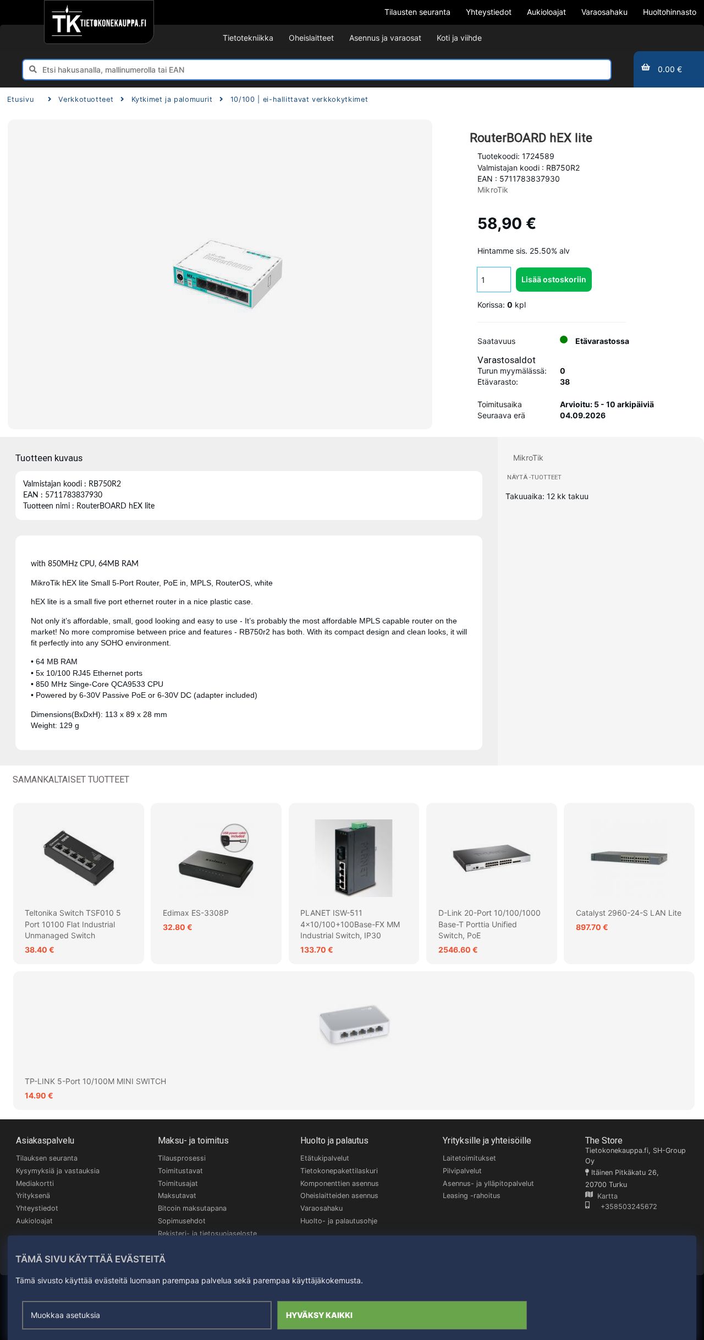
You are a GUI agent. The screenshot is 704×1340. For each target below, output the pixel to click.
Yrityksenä (33, 1195)
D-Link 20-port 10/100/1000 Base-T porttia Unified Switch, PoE (489, 924)
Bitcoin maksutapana (192, 1208)
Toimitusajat (178, 1183)
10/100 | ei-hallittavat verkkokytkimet (299, 99)
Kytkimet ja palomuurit (171, 99)
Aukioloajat (34, 1221)
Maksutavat (177, 1195)
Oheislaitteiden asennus (339, 1195)
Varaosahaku (321, 1208)
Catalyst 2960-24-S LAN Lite (628, 912)
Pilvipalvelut (462, 1171)
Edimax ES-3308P (196, 912)
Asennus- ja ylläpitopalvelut (488, 1183)
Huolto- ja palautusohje (338, 1221)
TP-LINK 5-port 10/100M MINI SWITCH (95, 1081)
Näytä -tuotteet (534, 477)
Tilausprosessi (182, 1158)
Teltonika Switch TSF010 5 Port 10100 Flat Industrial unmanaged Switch (73, 924)
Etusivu (20, 99)
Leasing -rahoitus (472, 1195)
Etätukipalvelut (324, 1158)
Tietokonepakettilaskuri (339, 1171)
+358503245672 (623, 1206)
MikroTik (493, 189)
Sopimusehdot (182, 1221)
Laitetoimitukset (469, 1158)
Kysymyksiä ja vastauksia (58, 1171)
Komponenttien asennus (339, 1183)
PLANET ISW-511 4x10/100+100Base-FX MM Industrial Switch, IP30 (350, 924)
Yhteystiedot (37, 1208)
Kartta (605, 1196)
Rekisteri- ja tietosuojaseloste (207, 1233)
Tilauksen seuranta (47, 1158)
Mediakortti (35, 1183)
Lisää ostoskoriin (553, 279)
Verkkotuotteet (85, 99)
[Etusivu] (98, 22)
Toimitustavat (180, 1171)
